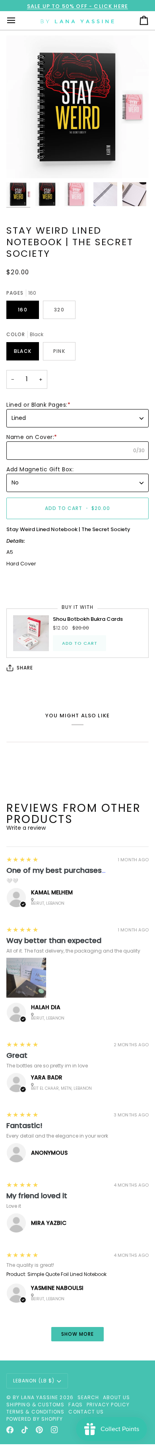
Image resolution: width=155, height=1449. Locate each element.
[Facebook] (10, 1429)
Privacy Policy (108, 1404)
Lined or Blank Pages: (38, 405)
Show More (77, 1334)
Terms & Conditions (35, 1411)
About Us (116, 1397)
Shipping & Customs (35, 1404)
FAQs (75, 1404)
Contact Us (86, 1411)
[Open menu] (18, 20)
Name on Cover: (31, 437)
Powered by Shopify (34, 1419)
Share (25, 667)
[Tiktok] (24, 1429)
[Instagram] (54, 1429)
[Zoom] (21, 163)
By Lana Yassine (35, 1397)
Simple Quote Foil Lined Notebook (67, 1274)
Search (88, 1397)
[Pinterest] (39, 1429)
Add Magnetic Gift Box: (40, 469)
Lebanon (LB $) (33, 1380)
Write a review (26, 828)
